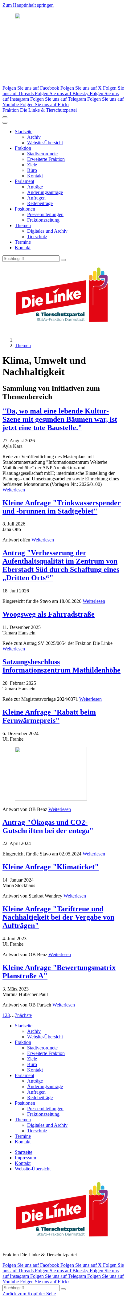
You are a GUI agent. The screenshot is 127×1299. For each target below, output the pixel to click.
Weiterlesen (13, 489)
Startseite (23, 131)
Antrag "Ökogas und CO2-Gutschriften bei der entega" (47, 826)
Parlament (24, 181)
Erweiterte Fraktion (46, 159)
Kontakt (35, 175)
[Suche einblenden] (4, 117)
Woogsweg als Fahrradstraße (48, 614)
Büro (32, 170)
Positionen (25, 208)
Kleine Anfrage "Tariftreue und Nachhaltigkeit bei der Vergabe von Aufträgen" (58, 917)
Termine (23, 242)
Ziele (32, 164)
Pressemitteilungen (45, 214)
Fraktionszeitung (43, 220)
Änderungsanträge (45, 192)
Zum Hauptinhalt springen (28, 5)
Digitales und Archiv (47, 231)
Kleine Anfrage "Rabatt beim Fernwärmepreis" (49, 716)
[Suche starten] (63, 260)
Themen (23, 225)
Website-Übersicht (45, 142)
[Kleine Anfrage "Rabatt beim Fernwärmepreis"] (63, 774)
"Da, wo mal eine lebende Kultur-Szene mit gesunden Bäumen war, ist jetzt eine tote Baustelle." (59, 419)
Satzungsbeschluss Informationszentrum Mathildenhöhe (61, 666)
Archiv (34, 137)
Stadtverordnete (42, 153)
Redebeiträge (40, 203)
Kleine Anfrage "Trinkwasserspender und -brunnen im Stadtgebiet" (61, 507)
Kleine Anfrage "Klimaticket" (50, 867)
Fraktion (23, 148)
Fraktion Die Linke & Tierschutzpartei (39, 110)
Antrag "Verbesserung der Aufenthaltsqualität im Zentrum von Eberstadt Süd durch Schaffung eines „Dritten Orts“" (60, 565)
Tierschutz (37, 236)
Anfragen (36, 197)
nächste (24, 1015)
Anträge (35, 186)
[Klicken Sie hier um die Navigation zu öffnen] (4, 123)
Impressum (25, 1157)
